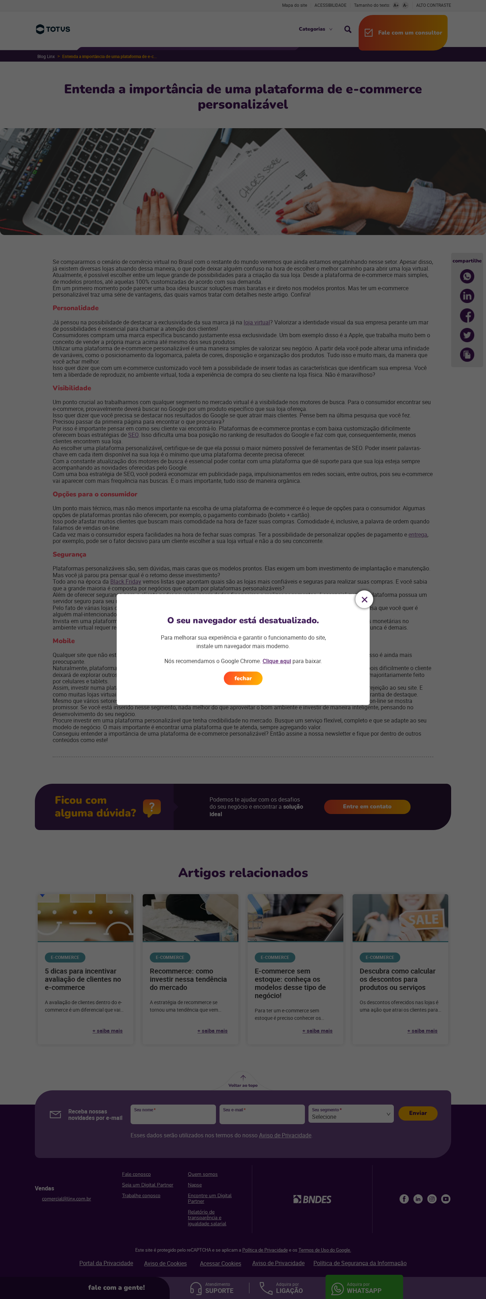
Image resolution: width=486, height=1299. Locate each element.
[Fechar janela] (364, 599)
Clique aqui (277, 661)
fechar (243, 678)
